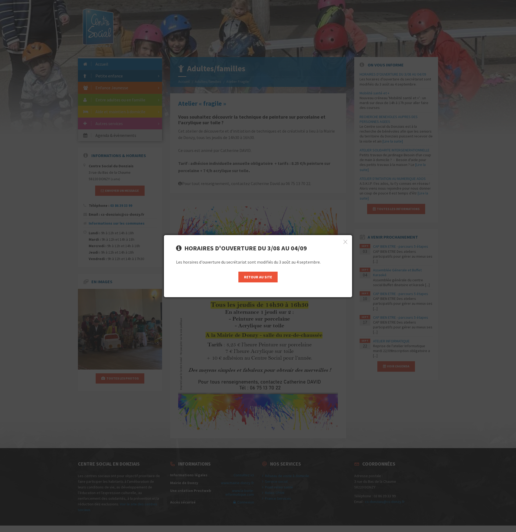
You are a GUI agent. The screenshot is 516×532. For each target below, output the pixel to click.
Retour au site (258, 277)
